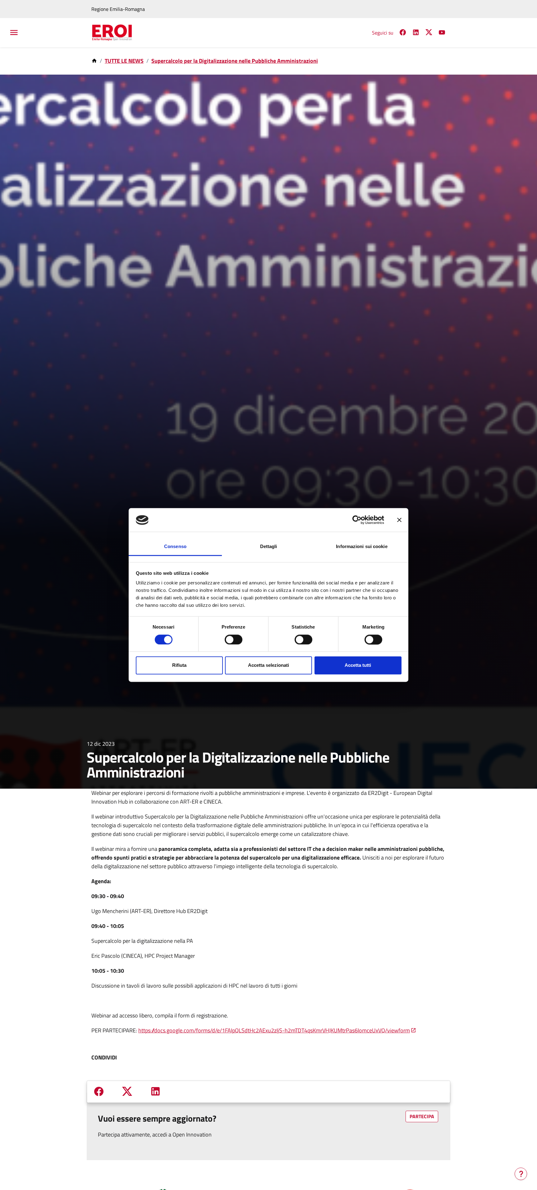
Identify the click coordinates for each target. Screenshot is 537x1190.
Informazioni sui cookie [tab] (361, 546)
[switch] (233, 640)
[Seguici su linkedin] (416, 33)
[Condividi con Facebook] (99, 1091)
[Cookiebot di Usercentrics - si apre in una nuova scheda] (357, 520)
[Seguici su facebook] (402, 33)
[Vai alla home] (116, 32)
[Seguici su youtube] (442, 33)
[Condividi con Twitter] (127, 1091)
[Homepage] (94, 61)
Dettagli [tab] (268, 546)
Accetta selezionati (268, 665)
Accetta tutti (358, 665)
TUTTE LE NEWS (124, 61)
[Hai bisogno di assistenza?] (521, 1174)
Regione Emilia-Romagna (118, 9)
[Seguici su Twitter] (429, 33)
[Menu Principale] (13, 32)
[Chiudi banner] (399, 520)
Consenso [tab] (175, 546)
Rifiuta (179, 665)
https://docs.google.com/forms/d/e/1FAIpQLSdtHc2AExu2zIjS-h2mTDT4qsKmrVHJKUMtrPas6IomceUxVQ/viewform (274, 1030)
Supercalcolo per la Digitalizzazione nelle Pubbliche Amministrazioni (234, 61)
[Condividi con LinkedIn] (155, 1091)
